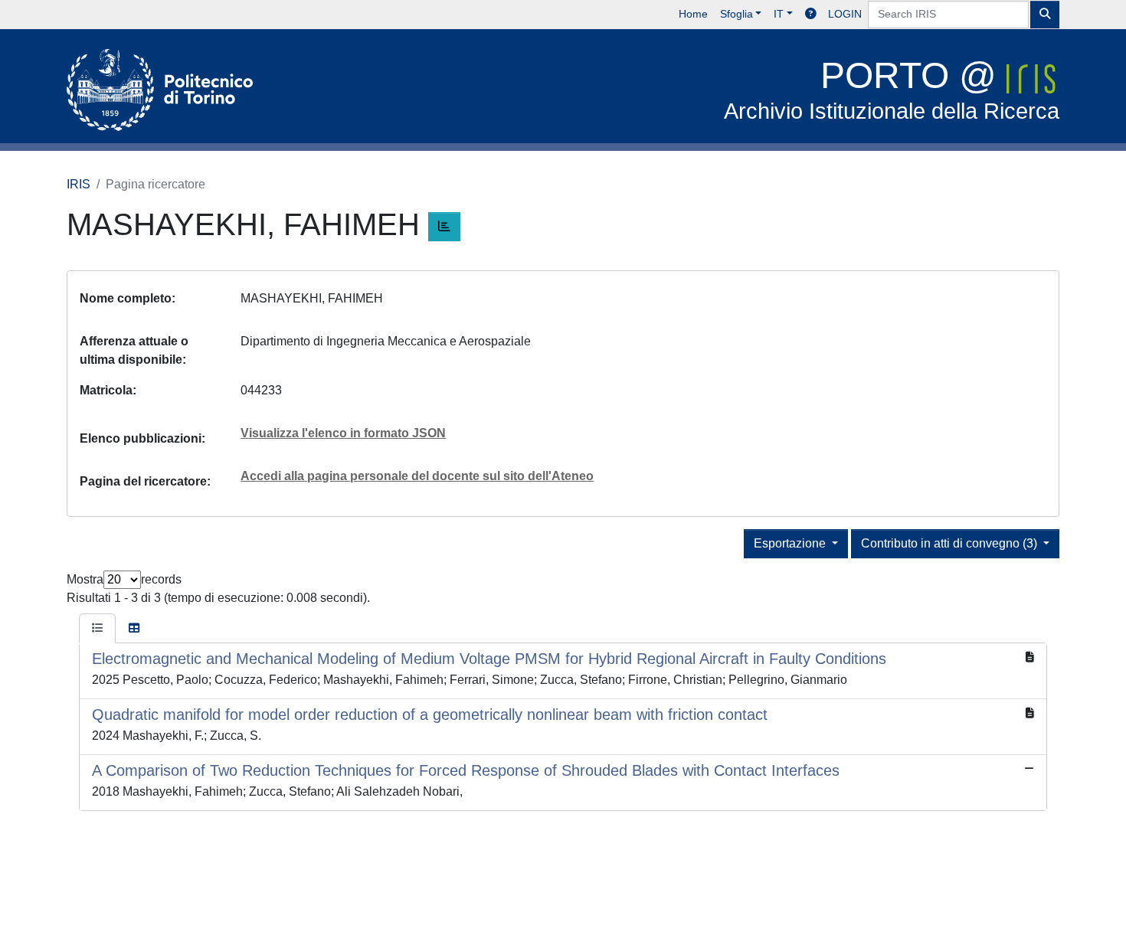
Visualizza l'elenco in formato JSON (343, 433)
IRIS (78, 184)
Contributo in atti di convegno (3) (950, 543)
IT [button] (779, 14)
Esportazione (791, 543)
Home (693, 14)
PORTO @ (891, 89)
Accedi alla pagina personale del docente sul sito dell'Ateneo (417, 475)
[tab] (97, 628)
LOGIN (845, 14)
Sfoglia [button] (736, 14)
